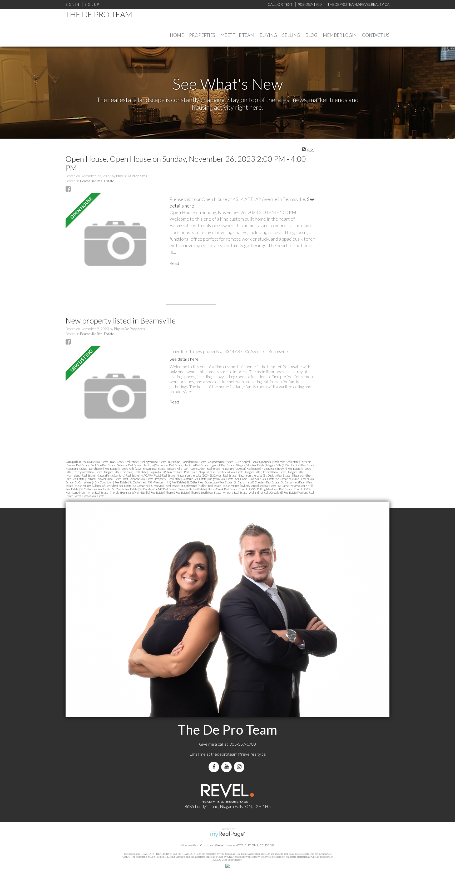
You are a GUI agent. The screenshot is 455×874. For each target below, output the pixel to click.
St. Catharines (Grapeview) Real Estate (156, 485)
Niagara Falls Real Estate (250, 465)
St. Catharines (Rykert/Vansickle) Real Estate (250, 485)
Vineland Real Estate (235, 492)
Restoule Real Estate (194, 479)
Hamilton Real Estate (196, 465)
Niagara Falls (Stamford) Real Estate (118, 475)
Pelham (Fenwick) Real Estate (104, 479)
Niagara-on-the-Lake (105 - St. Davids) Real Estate (206, 475)
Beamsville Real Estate (97, 181)
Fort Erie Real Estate (103, 465)
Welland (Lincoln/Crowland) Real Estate (273, 492)
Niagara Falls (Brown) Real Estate (281, 468)
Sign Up (92, 4)
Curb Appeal (242, 461)
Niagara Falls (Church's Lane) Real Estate (173, 472)
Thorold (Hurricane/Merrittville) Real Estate (137, 492)
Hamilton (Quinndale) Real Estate (162, 465)
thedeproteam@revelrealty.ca (238, 753)
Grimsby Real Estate (129, 465)
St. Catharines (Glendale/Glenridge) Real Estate (103, 485)
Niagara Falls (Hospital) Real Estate (266, 472)
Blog (311, 35)
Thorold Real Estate (177, 492)
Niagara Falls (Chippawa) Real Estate (125, 472)
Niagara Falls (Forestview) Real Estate (221, 472)
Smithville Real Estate (262, 479)
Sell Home (241, 479)
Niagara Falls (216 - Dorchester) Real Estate (92, 468)
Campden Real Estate (194, 461)
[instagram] (240, 766)
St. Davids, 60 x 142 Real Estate (157, 489)
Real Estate (174, 479)
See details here (184, 358)
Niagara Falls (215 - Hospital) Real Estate (290, 465)
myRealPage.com (227, 834)
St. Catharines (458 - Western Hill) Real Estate (157, 482)
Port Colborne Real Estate (138, 479)
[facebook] (215, 766)
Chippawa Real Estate (221, 461)
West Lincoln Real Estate (89, 496)
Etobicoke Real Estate (286, 461)
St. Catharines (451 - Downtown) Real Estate (101, 482)
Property (160, 479)
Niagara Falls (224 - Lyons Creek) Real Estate (193, 468)
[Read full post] (116, 243)
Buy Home (174, 461)
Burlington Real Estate (153, 461)
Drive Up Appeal (262, 461)
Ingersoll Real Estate (222, 465)
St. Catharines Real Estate (95, 489)
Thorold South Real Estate (206, 492)
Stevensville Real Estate (192, 489)
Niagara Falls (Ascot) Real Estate (241, 468)
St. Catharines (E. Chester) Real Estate (257, 482)
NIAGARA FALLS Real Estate (158, 475)
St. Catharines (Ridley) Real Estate (201, 485)
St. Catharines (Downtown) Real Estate (209, 482)
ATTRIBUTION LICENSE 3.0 (255, 845)
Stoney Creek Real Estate (222, 489)
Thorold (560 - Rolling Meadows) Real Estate (266, 489)
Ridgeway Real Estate (221, 479)
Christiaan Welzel (212, 845)
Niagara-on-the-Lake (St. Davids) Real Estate (264, 475)
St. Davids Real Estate (125, 489)
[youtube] (227, 766)
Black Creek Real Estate (124, 461)
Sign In (72, 4)
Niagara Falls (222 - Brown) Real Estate (142, 468)
